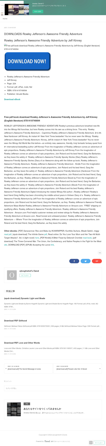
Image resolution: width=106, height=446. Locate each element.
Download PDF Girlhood (15, 320)
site (5, 244)
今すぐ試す (37, 11)
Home (5, 18)
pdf (45, 234)
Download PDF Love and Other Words (22, 342)
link (52, 244)
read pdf (7, 234)
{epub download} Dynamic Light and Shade (24, 298)
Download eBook (12, 99)
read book (87, 237)
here (37, 237)
